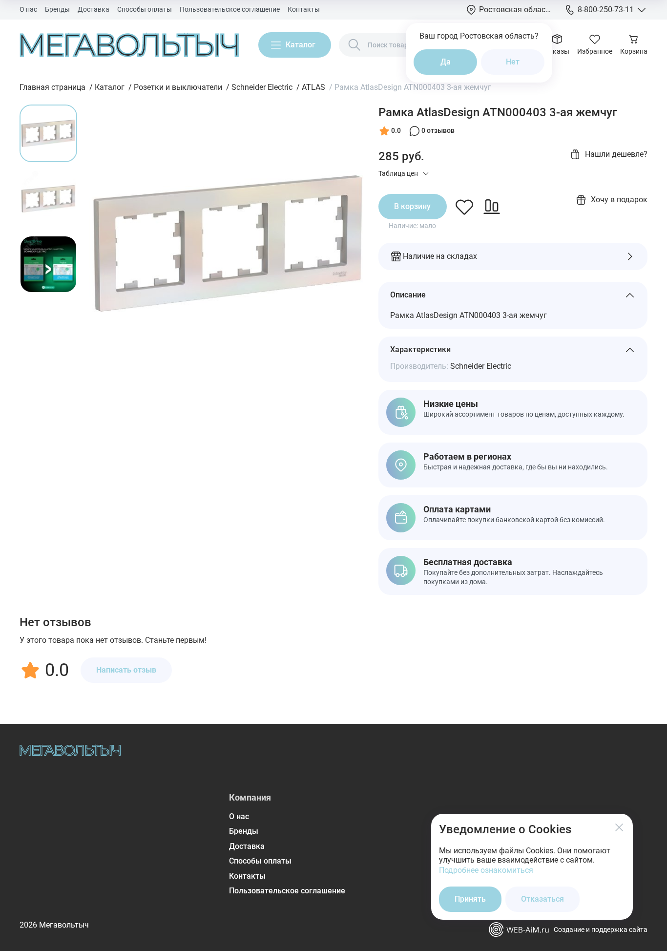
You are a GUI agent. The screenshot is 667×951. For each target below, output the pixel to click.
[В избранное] (464, 206)
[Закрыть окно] (619, 827)
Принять (470, 899)
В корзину (412, 206)
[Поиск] (354, 45)
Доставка (93, 9)
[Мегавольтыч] (129, 45)
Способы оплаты (144, 9)
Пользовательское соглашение (230, 9)
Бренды (57, 9)
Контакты (304, 9)
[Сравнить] (491, 206)
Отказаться (542, 899)
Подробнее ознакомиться (486, 870)
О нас (28, 9)
